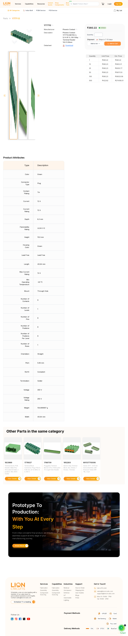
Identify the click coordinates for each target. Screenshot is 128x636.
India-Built (29, 10)
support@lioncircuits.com (105, 593)
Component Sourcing (44, 594)
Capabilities (29, 4)
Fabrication (44, 588)
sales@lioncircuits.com (23, 597)
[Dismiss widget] (125, 625)
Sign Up (118, 4)
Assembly (43, 590)
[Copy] (52, 25)
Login (110, 4)
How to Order (80, 588)
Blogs (77, 595)
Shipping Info (79, 590)
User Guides (79, 593)
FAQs (77, 598)
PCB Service (53, 10)
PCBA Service (41, 10)
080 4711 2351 (101, 588)
